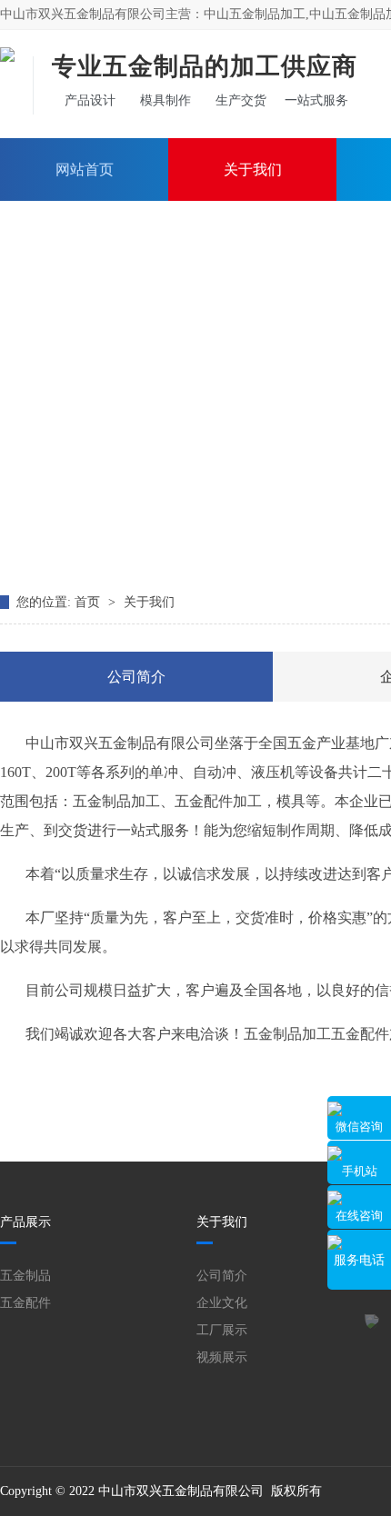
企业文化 (221, 1303)
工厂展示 (221, 1330)
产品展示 (25, 1222)
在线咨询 (359, 1215)
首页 (89, 602)
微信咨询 (359, 1126)
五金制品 (25, 1275)
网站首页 (84, 169)
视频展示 (221, 1357)
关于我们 (253, 169)
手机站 (359, 1171)
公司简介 (136, 676)
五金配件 (25, 1303)
